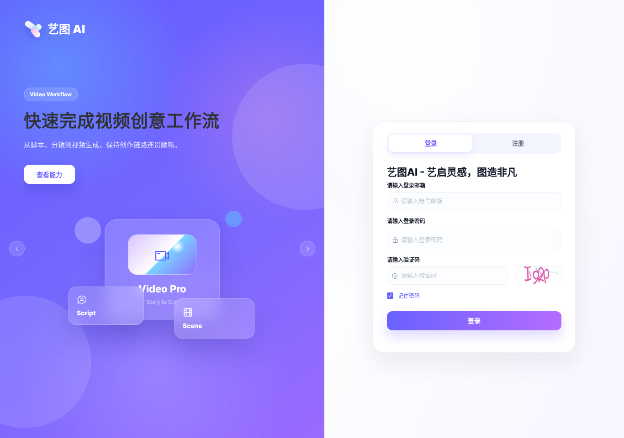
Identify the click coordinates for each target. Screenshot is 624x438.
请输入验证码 (403, 260)
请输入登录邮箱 (406, 185)
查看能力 (49, 174)
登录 (431, 143)
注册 (518, 143)
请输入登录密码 (406, 221)
